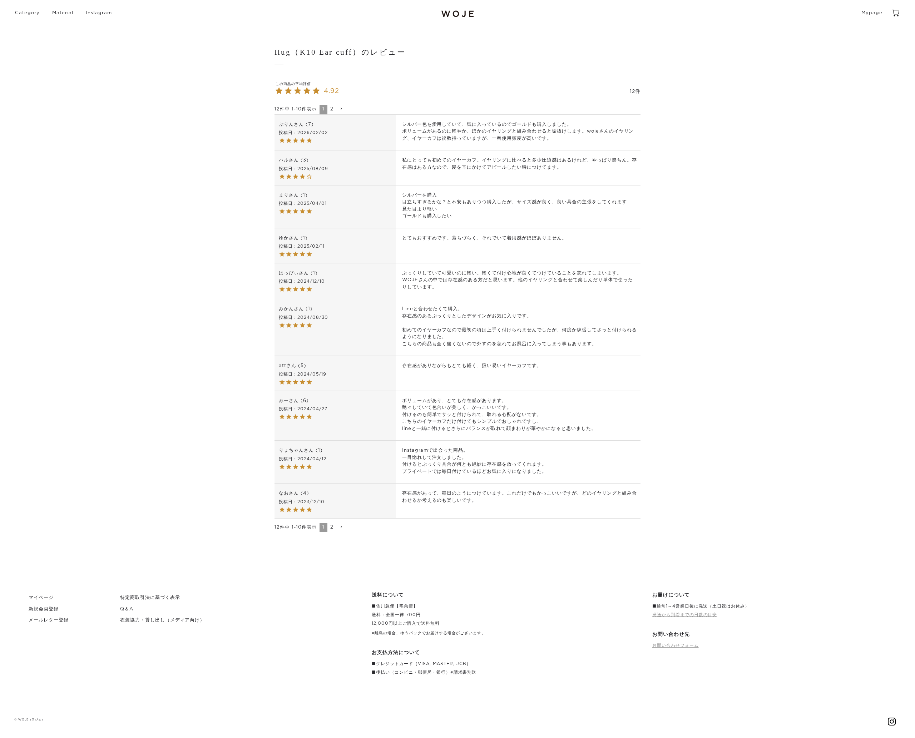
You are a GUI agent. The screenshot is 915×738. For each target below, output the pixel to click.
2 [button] (331, 109)
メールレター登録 (49, 620)
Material (62, 13)
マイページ (41, 597)
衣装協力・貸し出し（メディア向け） (162, 620)
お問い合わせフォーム (675, 645)
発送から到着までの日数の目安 (684, 615)
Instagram (99, 13)
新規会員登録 (44, 609)
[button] (341, 109)
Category (27, 13)
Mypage (871, 13)
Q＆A (126, 609)
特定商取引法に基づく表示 (150, 597)
